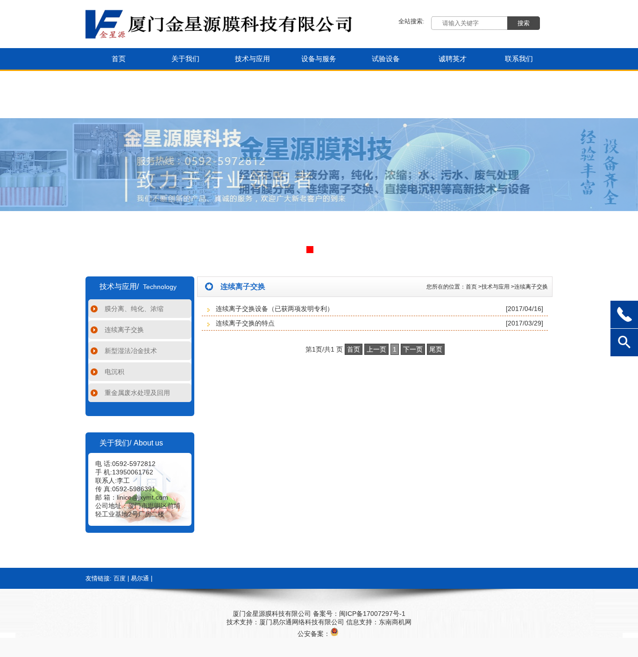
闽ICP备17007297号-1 (372, 613)
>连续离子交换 (529, 286)
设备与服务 (318, 59)
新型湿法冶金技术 (131, 350)
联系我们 (519, 59)
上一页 (376, 349)
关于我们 (185, 59)
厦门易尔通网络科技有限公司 (301, 622)
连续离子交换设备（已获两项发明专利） (274, 308)
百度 (119, 578)
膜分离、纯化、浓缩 (134, 308)
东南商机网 (395, 622)
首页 (119, 59)
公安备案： (314, 633)
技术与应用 (252, 59)
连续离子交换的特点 (245, 323)
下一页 (413, 349)
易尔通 (140, 578)
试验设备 (386, 59)
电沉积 (114, 371)
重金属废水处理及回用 (137, 392)
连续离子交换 (124, 329)
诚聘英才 (453, 59)
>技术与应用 (494, 286)
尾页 (435, 349)
